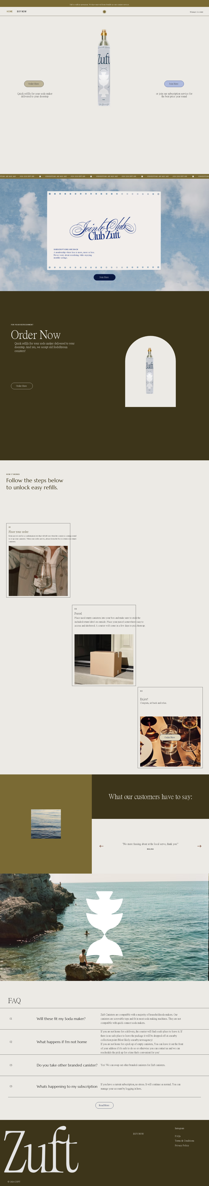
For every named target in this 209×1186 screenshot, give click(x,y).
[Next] (199, 846)
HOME (136, 1128)
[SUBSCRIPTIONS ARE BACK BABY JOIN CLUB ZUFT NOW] (104, 176)
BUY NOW (138, 1134)
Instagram (179, 1128)
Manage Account (196, 12)
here (139, 1088)
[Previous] (101, 846)
